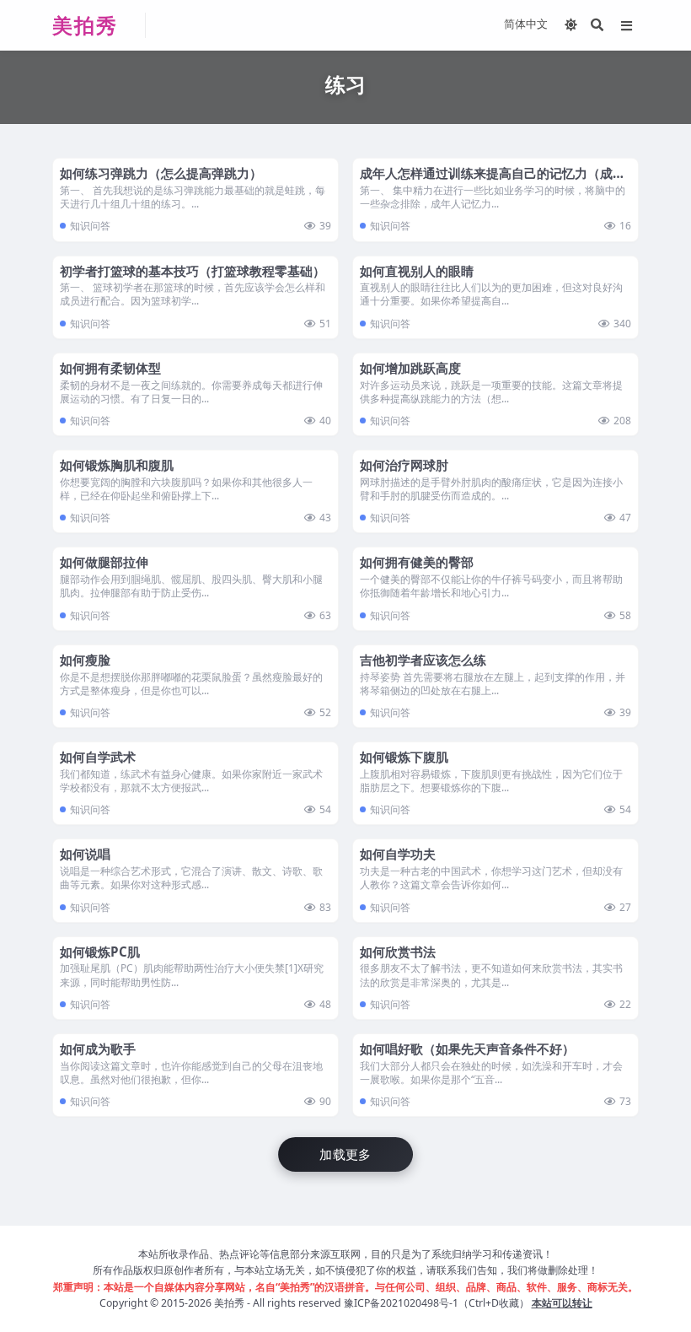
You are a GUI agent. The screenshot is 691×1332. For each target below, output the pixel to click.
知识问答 (90, 225)
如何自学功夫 (398, 853)
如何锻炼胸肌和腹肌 (117, 464)
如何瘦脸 (85, 659)
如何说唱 (85, 853)
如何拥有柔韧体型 (110, 367)
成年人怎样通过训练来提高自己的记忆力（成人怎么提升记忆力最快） (492, 181)
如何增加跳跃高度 (410, 367)
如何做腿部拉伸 (104, 561)
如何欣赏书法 (398, 951)
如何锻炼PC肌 (100, 951)
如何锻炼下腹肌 (404, 756)
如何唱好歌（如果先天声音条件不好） (467, 1048)
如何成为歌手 (98, 1048)
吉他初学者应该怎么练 (423, 659)
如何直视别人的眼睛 (417, 270)
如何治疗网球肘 (404, 464)
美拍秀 (229, 1303)
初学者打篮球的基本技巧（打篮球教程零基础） (192, 270)
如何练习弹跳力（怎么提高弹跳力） (161, 172)
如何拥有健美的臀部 (417, 561)
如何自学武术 (98, 756)
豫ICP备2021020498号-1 (401, 1303)
